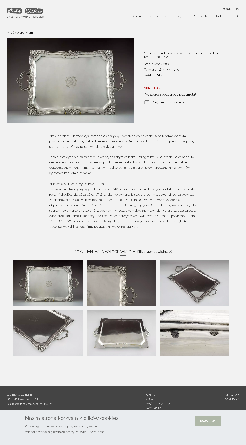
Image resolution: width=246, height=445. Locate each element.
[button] (208, 421)
